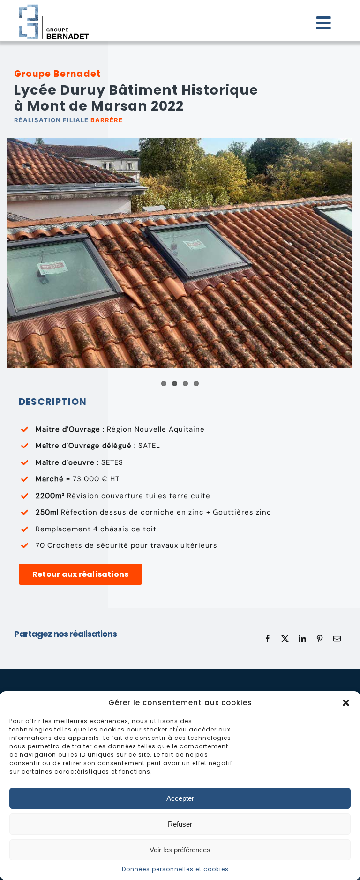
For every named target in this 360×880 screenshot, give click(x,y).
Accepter (180, 798)
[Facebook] (268, 639)
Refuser (180, 824)
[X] (285, 639)
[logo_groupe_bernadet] (54, 5)
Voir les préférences (180, 850)
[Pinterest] (320, 639)
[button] (346, 703)
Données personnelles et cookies (175, 869)
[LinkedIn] (302, 639)
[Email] (337, 639)
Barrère (106, 120)
